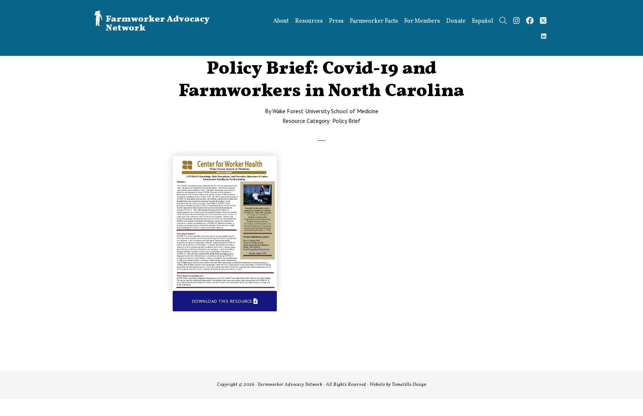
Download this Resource (223, 301)
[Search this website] (503, 20)
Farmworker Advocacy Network (157, 24)
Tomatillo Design (409, 385)
